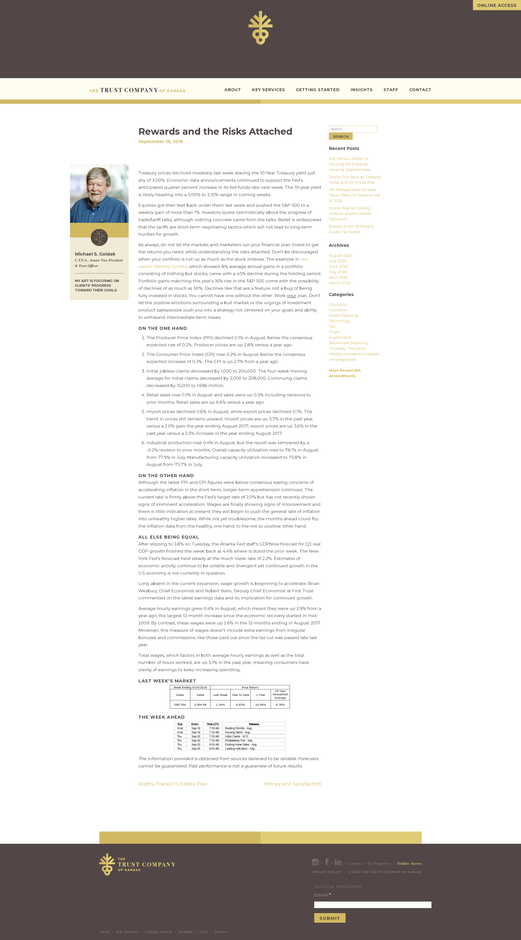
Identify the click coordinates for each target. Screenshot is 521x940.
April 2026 (338, 277)
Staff (391, 89)
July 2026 (337, 261)
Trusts (334, 332)
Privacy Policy (326, 872)
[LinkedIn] (338, 863)
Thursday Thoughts (347, 348)
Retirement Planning (348, 343)
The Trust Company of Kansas (138, 90)
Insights (361, 89)
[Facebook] (326, 863)
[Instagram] (315, 863)
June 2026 (338, 266)
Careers (355, 863)
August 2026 (340, 255)
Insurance (338, 310)
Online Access (497, 5)
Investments (340, 337)
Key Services (268, 89)
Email (322, 895)
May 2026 (338, 272)
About (232, 89)
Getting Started (318, 89)
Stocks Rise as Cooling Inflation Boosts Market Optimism (350, 213)
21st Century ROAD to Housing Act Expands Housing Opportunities (350, 164)
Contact (420, 89)
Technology (339, 321)
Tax (332, 326)
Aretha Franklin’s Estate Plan (173, 784)
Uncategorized (342, 359)
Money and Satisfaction (293, 784)
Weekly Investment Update (354, 354)
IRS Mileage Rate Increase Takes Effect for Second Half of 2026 (354, 195)
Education (338, 304)
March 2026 (340, 283)
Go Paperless (379, 863)
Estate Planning (343, 315)
